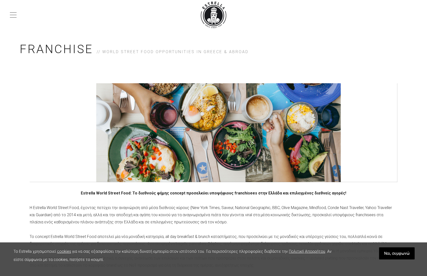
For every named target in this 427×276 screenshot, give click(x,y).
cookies (64, 251)
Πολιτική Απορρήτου (307, 251)
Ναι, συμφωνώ (397, 253)
